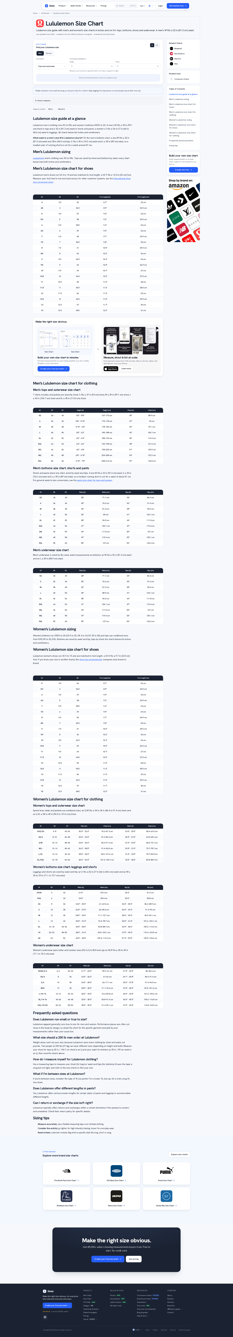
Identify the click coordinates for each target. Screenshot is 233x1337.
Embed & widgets (90, 1312)
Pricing (103, 6)
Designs (88, 1305)
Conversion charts (148, 1295)
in (152, 45)
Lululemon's (38, 158)
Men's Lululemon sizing (179, 99)
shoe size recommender (90, 659)
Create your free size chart (106, 1259)
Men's (50, 109)
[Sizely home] (50, 6)
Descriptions (117, 1299)
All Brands (45, 13)
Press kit (173, 1330)
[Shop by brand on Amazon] (183, 209)
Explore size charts (179, 1154)
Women (49, 53)
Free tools (143, 1305)
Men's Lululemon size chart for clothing (182, 113)
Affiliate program (174, 1309)
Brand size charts (147, 1299)
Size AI (90, 1319)
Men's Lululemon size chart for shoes (182, 105)
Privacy (155, 1330)
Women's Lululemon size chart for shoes (182, 126)
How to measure (43, 100)
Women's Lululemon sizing (180, 120)
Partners (170, 1302)
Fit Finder (89, 1302)
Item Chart (87, 1295)
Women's (61, 109)
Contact (170, 1312)
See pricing (134, 1259)
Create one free (182, 169)
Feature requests (184, 1330)
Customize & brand (90, 1309)
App (142, 6)
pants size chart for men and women (94, 480)
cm (157, 45)
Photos (115, 1295)
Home (35, 13)
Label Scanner (118, 1302)
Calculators (141, 1302)
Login (160, 5)
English (137, 1330)
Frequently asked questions (181, 140)
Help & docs (142, 1316)
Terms (148, 1330)
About (169, 1295)
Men (40, 53)
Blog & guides (142, 1312)
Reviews (170, 1299)
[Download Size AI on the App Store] (111, 368)
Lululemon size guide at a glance (183, 94)
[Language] (150, 6)
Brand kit (171, 1305)
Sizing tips (173, 145)
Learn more (126, 368)
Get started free (176, 5)
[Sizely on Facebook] (45, 1317)
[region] (98, 433)
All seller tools (115, 1305)
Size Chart (87, 1299)
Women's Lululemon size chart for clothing (182, 134)
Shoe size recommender (146, 1309)
